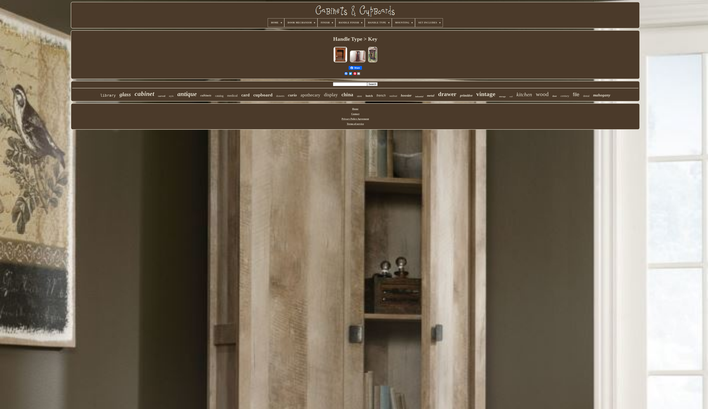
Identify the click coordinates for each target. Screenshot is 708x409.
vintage (485, 94)
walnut (393, 95)
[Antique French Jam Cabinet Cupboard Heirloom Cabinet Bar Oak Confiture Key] (372, 62)
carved (161, 96)
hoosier (406, 95)
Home (355, 109)
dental (586, 96)
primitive (466, 95)
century (564, 95)
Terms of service (355, 123)
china (347, 94)
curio (292, 95)
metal (430, 95)
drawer (447, 94)
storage (502, 96)
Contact (355, 113)
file (576, 94)
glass (125, 94)
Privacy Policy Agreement (355, 118)
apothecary (310, 95)
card (245, 95)
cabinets (205, 95)
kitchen (524, 94)
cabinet (144, 93)
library (108, 95)
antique (187, 94)
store (359, 96)
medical (232, 95)
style (171, 96)
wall (511, 97)
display (331, 94)
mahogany (601, 95)
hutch (369, 95)
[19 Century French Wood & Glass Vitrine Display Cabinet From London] (340, 62)
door (554, 96)
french (381, 95)
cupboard (263, 94)
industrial (419, 96)
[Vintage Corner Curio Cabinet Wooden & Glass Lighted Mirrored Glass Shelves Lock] (358, 62)
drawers (280, 96)
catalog (219, 95)
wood (542, 94)
